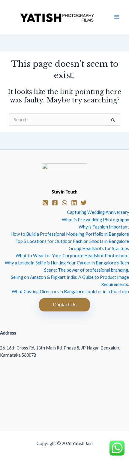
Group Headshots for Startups (99, 248)
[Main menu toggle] (116, 16)
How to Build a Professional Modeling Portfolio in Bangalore (69, 234)
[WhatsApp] (65, 203)
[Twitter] (84, 203)
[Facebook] (55, 203)
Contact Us (64, 304)
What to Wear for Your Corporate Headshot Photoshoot (72, 255)
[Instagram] (45, 203)
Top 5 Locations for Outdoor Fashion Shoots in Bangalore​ (72, 241)
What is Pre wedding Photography (95, 219)
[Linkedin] (74, 203)
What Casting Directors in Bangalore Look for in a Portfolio (70, 291)
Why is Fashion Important (104, 226)
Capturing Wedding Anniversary (98, 212)
